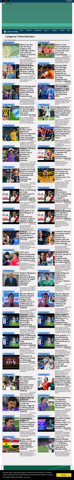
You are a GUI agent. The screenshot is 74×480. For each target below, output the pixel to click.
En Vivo (62, 30)
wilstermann (54, 40)
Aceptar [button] (63, 475)
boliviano (22, 40)
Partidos (28, 30)
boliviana (27, 40)
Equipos (54, 30)
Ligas (46, 30)
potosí (18, 40)
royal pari (41, 40)
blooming (66, 40)
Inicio (21, 30)
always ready (60, 40)
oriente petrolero (34, 40)
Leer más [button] (27, 477)
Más (68, 30)
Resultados (37, 30)
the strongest (47, 40)
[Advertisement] (44, 16)
